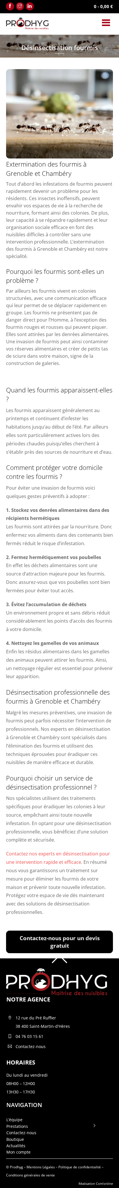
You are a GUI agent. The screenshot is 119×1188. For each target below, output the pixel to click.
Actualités (15, 1145)
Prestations (17, 1126)
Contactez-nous (21, 1132)
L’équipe (14, 1119)
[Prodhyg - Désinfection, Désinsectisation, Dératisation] (27, 26)
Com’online (104, 1183)
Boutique (15, 1139)
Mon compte (18, 1152)
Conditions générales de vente (30, 1175)
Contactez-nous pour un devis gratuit (60, 941)
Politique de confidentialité (79, 1167)
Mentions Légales (41, 1167)
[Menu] (106, 22)
